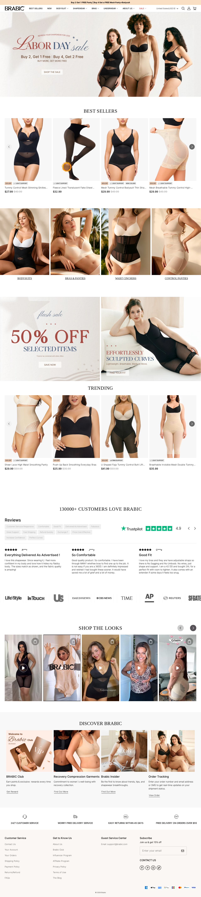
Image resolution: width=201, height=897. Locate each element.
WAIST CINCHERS (125, 278)
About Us (127, 8)
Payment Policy (12, 866)
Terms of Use (59, 872)
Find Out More (61, 791)
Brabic (103, 892)
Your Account (11, 849)
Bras (94, 8)
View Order (154, 795)
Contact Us (10, 844)
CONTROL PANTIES (176, 278)
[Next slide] (192, 146)
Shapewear (79, 8)
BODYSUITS (24, 278)
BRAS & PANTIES (75, 278)
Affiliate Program (61, 861)
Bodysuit (61, 8)
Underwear (110, 8)
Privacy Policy (59, 866)
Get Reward (12, 791)
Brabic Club (58, 849)
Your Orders (10, 855)
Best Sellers (36, 8)
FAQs (7, 878)
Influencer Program (62, 855)
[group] (33, 560)
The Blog (57, 878)
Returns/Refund (12, 872)
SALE (141, 8)
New (49, 8)
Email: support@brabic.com (114, 844)
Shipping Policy (12, 861)
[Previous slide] (9, 146)
